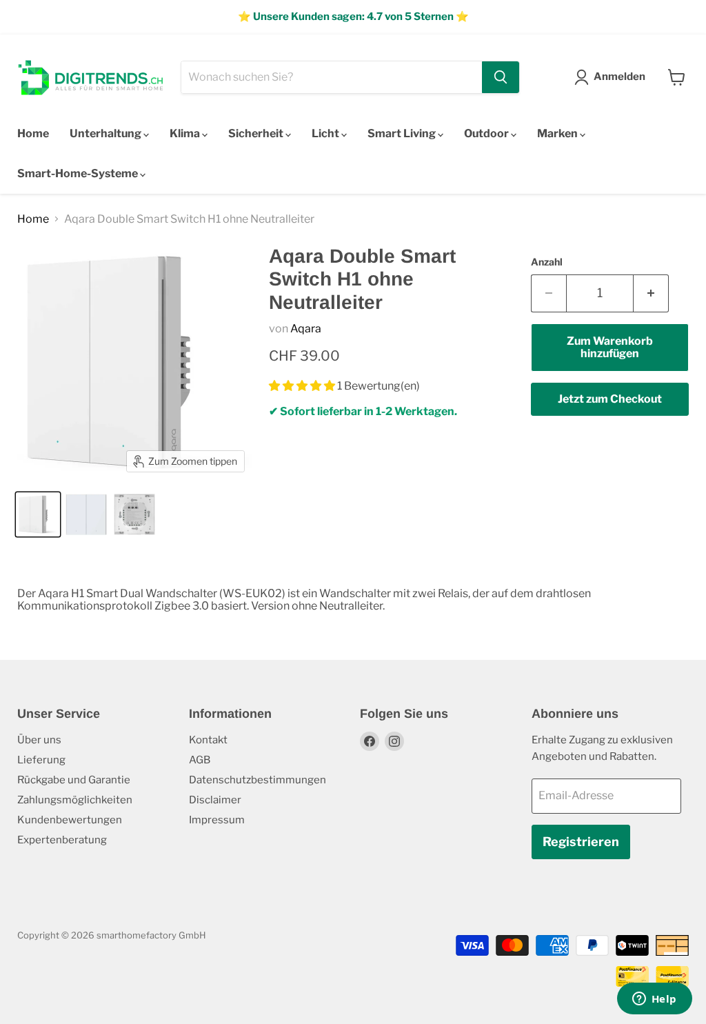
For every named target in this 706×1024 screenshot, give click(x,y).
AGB (199, 760)
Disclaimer (215, 800)
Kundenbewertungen (69, 820)
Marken (558, 133)
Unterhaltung (106, 133)
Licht (326, 133)
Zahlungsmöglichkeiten (74, 800)
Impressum (217, 820)
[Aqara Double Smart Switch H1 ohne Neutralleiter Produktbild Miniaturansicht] (38, 514)
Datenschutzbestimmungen (257, 780)
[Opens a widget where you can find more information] (654, 1000)
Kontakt (208, 740)
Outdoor (487, 133)
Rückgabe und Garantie (73, 780)
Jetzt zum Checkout (610, 398)
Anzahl (547, 262)
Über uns (39, 740)
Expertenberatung (62, 840)
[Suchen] (500, 77)
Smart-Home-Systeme (78, 173)
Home (33, 133)
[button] (303, 385)
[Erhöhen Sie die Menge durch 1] (651, 293)
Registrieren (581, 841)
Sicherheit (256, 133)
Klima (186, 133)
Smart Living (402, 133)
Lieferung (41, 760)
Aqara (305, 328)
